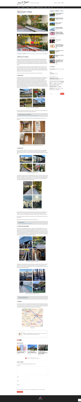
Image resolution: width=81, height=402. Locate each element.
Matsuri (62, 82)
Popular (51, 10)
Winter (53, 89)
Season (55, 85)
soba (57, 86)
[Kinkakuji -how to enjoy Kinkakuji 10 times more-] (52, 18)
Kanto (51, 82)
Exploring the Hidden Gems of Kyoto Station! (59, 28)
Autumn (54, 76)
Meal (50, 83)
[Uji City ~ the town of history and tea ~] (52, 22)
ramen (51, 85)
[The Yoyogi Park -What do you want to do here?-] (21, 350)
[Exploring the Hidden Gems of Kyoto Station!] (52, 27)
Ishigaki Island (56, 81)
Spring (60, 86)
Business (23, 7)
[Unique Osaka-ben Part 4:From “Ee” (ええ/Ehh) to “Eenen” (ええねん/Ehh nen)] (52, 44)
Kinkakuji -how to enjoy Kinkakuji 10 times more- (59, 18)
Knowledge (33, 7)
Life (52, 7)
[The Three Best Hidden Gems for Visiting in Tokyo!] (32, 350)
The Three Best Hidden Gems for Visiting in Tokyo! (32, 352)
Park (59, 83)
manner (58, 82)
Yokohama (57, 89)
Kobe (52, 82)
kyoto (53, 82)
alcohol (51, 76)
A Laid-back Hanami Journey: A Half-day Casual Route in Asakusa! (42, 352)
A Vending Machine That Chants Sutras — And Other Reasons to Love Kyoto (59, 61)
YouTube (62, 2)
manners (60, 82)
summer (52, 88)
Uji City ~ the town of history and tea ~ (58, 23)
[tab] (52, 11)
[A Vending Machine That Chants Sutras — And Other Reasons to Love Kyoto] (52, 60)
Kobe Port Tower (58, 39)
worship (55, 89)
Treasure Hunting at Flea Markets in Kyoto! (59, 14)
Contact (59, 2)
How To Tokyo (19, 10)
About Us (55, 2)
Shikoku (58, 85)
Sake (53, 85)
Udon (62, 88)
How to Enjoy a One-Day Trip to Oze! (59, 51)
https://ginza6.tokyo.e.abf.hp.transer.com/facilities (25, 223)
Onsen (55, 83)
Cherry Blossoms (61, 78)
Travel (45, 7)
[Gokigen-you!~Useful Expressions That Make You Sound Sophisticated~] (52, 32)
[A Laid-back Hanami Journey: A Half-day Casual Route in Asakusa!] (43, 350)
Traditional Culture (39, 7)
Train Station (59, 88)
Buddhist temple (54, 78)
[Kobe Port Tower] (52, 39)
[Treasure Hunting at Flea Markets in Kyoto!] (52, 13)
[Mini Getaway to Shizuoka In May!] (52, 55)
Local (19, 7)
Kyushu (56, 82)
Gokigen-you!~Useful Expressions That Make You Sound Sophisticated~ (59, 33)
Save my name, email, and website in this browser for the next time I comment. (31, 389)
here (39, 358)
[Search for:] (57, 94)
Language (27, 7)
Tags (61, 10)
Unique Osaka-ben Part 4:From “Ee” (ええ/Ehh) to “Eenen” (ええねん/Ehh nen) (59, 46)
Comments (57, 10)
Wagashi (51, 89)
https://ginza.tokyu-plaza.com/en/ (23, 298)
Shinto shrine (53, 86)
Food (49, 7)
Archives (51, 72)
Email (18, 380)
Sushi (55, 88)
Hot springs (51, 81)
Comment (18, 365)
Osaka (57, 83)
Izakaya (59, 81)
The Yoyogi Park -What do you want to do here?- (21, 352)
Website (18, 384)
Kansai (62, 81)
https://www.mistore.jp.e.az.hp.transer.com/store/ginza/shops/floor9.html (28, 115)
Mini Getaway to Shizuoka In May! (59, 56)
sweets (57, 88)
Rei (21, 13)
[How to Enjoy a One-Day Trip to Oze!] (52, 50)
